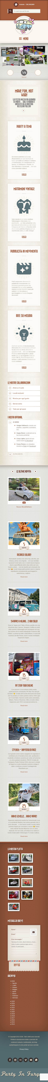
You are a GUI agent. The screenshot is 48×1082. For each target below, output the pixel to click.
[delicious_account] (16, 4)
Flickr (25, 446)
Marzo (14, 993)
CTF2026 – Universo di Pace (24, 750)
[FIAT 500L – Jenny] (14, 882)
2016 (13, 1020)
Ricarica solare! (24, 555)
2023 (13, 1005)
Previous (12, 471)
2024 (13, 1003)
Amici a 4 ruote (18, 388)
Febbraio (15, 996)
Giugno (14, 987)
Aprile (14, 991)
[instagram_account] (15, 1060)
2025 (13, 1001)
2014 (13, 1024)
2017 (13, 1018)
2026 (13, 981)
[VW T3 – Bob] (14, 870)
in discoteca (29, 441)
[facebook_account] (10, 1060)
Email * (13, 934)
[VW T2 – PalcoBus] (14, 895)
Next (35, 471)
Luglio (14, 985)
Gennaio (15, 998)
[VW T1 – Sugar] (14, 858)
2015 (13, 1022)
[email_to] (31, 1060)
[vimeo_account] (25, 1060)
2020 (13, 1012)
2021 (13, 1009)
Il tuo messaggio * (17, 939)
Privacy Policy (24, 1049)
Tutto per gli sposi (19, 409)
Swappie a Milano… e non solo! (24, 621)
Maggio (14, 989)
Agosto (14, 983)
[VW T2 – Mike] (27, 858)
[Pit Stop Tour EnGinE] (24, 666)
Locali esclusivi (18, 393)
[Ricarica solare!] (24, 535)
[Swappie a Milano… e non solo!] (24, 602)
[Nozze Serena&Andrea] (24, 491)
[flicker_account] (20, 1060)
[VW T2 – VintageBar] (27, 895)
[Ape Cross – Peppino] (14, 907)
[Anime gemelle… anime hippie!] (24, 797)
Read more (24, 577)
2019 (13, 1014)
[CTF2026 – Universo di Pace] (24, 730)
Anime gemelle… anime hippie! (24, 816)
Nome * (13, 929)
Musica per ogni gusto (21, 398)
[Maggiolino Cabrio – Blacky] (27, 870)
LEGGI (24, 175)
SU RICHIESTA (18, 454)
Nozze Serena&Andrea (24, 507)
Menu (25, 38)
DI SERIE (16, 422)
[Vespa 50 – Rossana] (27, 882)
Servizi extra (17, 404)
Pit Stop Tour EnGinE (24, 685)
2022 (13, 1007)
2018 (13, 1016)
